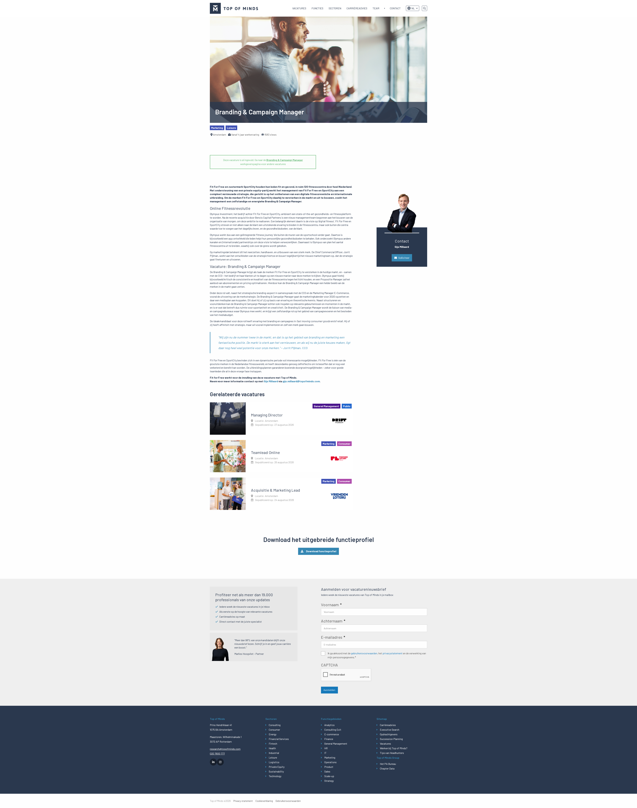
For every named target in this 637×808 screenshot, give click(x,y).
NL (413, 8)
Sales (327, 771)
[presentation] (346, 674)
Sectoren (335, 8)
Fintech (273, 743)
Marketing (329, 757)
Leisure (273, 757)
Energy (272, 734)
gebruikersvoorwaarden (364, 653)
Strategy (329, 780)
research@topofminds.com (225, 748)
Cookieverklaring (264, 801)
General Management (335, 743)
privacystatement (392, 653)
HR (326, 748)
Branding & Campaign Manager (284, 160)
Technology (275, 776)
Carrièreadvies (357, 8)
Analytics (329, 725)
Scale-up (329, 776)
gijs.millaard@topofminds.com (301, 381)
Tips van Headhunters (392, 752)
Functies (317, 8)
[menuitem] (299, 8)
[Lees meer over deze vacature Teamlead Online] (281, 456)
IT (325, 752)
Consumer (274, 729)
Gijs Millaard (271, 381)
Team (376, 8)
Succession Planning (391, 738)
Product (328, 766)
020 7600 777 (217, 753)
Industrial (274, 752)
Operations (330, 762)
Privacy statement (243, 801)
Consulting (275, 725)
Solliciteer (403, 257)
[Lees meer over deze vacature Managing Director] (281, 418)
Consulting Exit (332, 729)
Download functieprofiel (321, 551)
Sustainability (276, 771)
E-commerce (331, 734)
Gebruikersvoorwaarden (288, 801)
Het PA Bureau (388, 763)
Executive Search (389, 729)
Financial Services (279, 738)
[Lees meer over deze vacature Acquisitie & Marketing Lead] (281, 494)
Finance (328, 738)
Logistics (274, 762)
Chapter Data (387, 768)
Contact (395, 8)
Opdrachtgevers (388, 734)
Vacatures (299, 8)
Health (272, 748)
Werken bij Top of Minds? (393, 748)
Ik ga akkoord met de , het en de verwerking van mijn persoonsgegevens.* (377, 655)
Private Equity (276, 766)
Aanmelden (329, 689)
